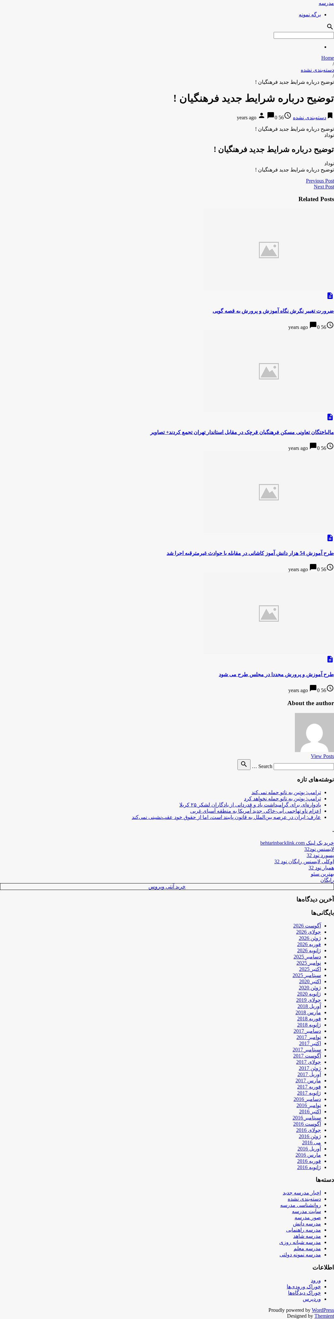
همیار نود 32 (321, 867)
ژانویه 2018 (309, 1025)
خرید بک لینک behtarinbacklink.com (297, 843)
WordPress (323, 1310)
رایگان (327, 880)
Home (327, 58)
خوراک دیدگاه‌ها (304, 1293)
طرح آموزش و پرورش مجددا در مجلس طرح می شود (276, 674)
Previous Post (320, 181)
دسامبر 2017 (307, 1031)
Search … (262, 766)
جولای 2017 (308, 1062)
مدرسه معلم (307, 1248)
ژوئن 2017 (310, 1068)
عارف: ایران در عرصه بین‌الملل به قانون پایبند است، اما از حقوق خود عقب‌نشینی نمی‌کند (226, 817)
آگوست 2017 (307, 1056)
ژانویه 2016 (309, 1167)
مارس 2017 (308, 1080)
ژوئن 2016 (310, 1136)
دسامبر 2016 (307, 1099)
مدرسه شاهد (307, 1236)
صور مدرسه (308, 1217)
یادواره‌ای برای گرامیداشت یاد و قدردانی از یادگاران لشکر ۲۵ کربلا (250, 805)
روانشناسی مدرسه (300, 1205)
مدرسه (326, 3)
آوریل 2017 (309, 1074)
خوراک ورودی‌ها (304, 1286)
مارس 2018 (308, 1012)
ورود (316, 1280)
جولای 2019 (308, 1000)
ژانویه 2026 (309, 950)
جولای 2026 (308, 932)
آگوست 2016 (307, 1124)
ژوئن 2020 (310, 987)
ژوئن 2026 (310, 938)
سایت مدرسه (306, 1211)
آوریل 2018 (309, 1006)
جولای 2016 (308, 1130)
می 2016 (311, 1142)
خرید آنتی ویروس (167, 886)
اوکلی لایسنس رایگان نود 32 (304, 861)
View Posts (322, 756)
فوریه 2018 (309, 1018)
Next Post (324, 186)
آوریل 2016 (309, 1148)
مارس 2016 (308, 1155)
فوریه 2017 (309, 1086)
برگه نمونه (310, 14)
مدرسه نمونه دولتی (300, 1254)
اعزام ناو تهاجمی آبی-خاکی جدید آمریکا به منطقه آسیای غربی (255, 811)
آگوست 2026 (307, 925)
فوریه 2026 (309, 944)
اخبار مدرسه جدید (302, 1192)
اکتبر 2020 (310, 981)
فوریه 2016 (309, 1161)
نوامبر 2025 (308, 963)
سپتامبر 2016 (307, 1117)
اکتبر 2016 (310, 1111)
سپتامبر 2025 (307, 975)
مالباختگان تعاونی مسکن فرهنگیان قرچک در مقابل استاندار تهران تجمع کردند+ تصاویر (242, 432)
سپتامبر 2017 (307, 1049)
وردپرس (312, 1299)
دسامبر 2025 (307, 956)
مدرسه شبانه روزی (300, 1242)
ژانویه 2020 (309, 994)
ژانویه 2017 (309, 1093)
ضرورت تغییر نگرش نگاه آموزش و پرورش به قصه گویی (273, 311)
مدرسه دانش (307, 1223)
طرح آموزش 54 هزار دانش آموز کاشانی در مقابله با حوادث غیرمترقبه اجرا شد (250, 553)
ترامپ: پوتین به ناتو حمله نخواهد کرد (282, 798)
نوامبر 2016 (308, 1105)
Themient (324, 1316)
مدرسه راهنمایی (303, 1230)
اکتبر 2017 (310, 1043)
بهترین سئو (322, 874)
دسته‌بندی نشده (317, 70)
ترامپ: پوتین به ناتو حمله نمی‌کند (286, 792)
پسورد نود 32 (320, 855)
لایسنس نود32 (319, 849)
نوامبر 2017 (308, 1037)
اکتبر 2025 (310, 969)
